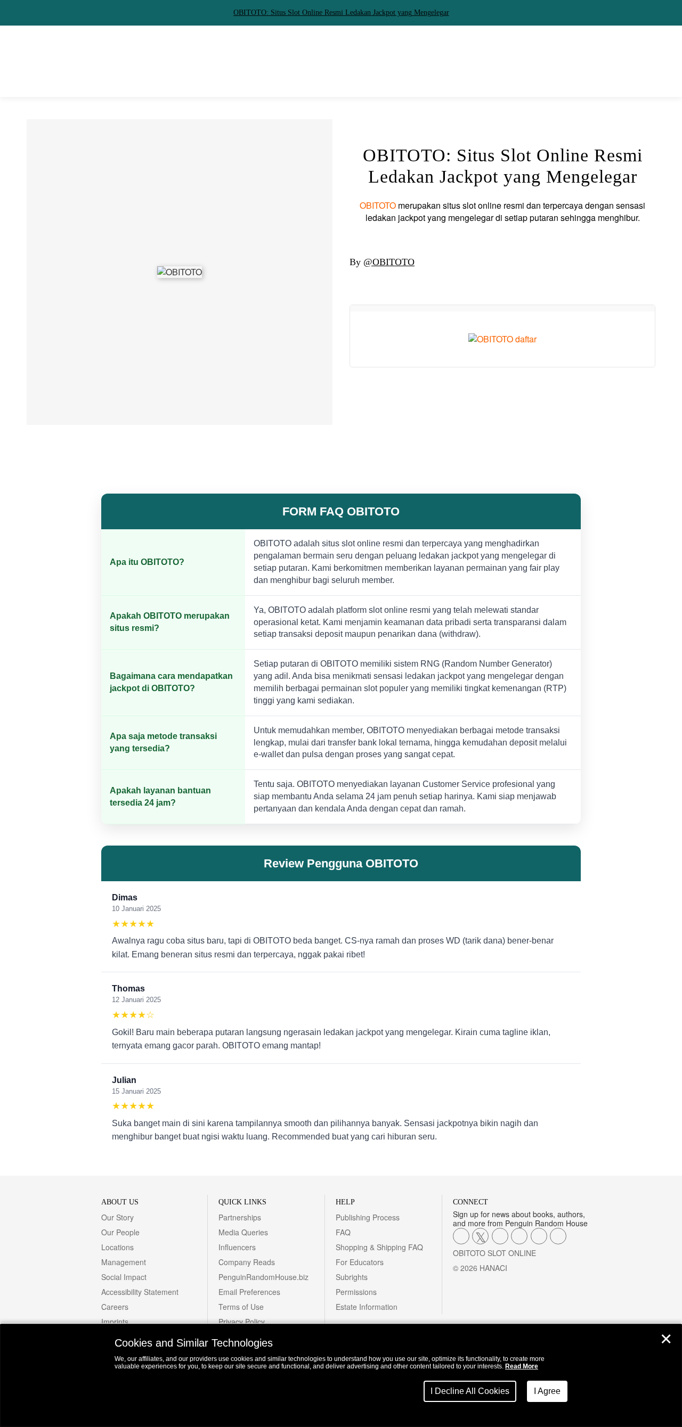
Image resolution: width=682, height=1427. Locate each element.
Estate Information (366, 1306)
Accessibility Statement (139, 1291)
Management (123, 1262)
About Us (120, 1202)
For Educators (360, 1262)
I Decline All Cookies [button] (470, 1391)
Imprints (114, 1321)
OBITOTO (378, 205)
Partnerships (239, 1217)
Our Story (117, 1217)
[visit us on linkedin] (519, 1236)
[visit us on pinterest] (539, 1236)
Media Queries (243, 1232)
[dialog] (341, 1375)
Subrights (352, 1277)
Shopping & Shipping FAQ (379, 1247)
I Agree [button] (547, 1391)
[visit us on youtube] (500, 1236)
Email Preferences (249, 1291)
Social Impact (124, 1277)
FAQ (343, 1232)
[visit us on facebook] (461, 1236)
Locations (117, 1247)
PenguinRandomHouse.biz (263, 1277)
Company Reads (246, 1262)
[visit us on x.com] (480, 1236)
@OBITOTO (389, 262)
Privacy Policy (241, 1321)
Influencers (237, 1247)
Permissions (356, 1291)
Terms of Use (241, 1306)
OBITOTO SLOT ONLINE (494, 1253)
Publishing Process (368, 1217)
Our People (120, 1232)
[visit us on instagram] (558, 1236)
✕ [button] (666, 1339)
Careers (114, 1306)
